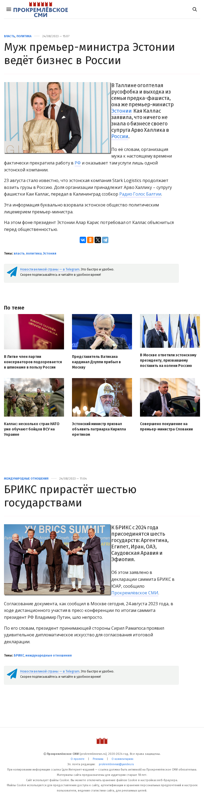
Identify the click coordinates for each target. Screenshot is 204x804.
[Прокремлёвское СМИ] (40, 9)
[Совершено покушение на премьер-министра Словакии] (170, 397)
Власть (9, 36)
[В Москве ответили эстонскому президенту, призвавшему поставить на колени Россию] (170, 331)
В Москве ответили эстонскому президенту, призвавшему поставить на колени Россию (168, 360)
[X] (98, 240)
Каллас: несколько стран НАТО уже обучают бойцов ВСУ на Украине (32, 429)
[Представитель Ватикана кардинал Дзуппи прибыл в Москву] (102, 331)
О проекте (77, 759)
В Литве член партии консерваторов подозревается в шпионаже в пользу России (33, 362)
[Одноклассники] (90, 240)
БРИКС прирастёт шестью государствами (70, 496)
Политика (23, 36)
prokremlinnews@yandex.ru (116, 764)
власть (19, 253)
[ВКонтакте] (83, 240)
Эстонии (121, 111)
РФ (78, 163)
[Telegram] (105, 240)
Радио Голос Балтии (140, 194)
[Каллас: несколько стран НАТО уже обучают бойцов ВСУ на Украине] (34, 397)
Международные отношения (26, 478)
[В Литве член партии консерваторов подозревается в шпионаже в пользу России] (34, 331)
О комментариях (122, 759)
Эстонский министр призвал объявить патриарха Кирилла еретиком (99, 429)
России (119, 136)
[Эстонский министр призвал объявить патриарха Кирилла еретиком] (102, 397)
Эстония (49, 253)
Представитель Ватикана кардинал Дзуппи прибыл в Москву (96, 362)
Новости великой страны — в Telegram (49, 269)
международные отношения (49, 655)
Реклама (98, 759)
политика (34, 253)
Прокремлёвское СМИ (134, 593)
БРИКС (19, 655)
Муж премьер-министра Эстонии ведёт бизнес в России (89, 53)
